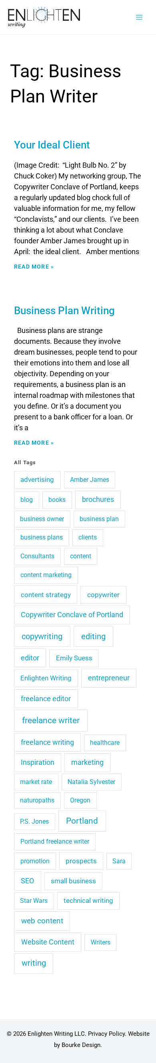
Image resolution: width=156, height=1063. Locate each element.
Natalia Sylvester (91, 782)
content (80, 556)
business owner (42, 519)
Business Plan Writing (64, 311)
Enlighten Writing (46, 678)
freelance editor (46, 698)
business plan (99, 519)
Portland (82, 821)
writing (34, 963)
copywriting (42, 636)
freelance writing (47, 742)
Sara (119, 861)
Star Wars (34, 901)
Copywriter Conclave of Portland (72, 615)
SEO (27, 880)
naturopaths (37, 800)
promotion (35, 861)
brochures (98, 499)
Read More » (34, 266)
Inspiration (37, 762)
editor (30, 658)
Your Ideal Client (52, 145)
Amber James (89, 479)
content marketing (46, 575)
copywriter (103, 595)
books (57, 499)
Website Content (47, 942)
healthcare (105, 742)
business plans (41, 537)
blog (26, 499)
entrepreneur (109, 678)
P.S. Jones (34, 821)
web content (42, 921)
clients (87, 537)
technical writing (88, 901)
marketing (87, 762)
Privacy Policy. (107, 1033)
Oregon (80, 800)
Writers (100, 942)
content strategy (46, 595)
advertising (37, 479)
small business (73, 881)
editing (93, 636)
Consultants (37, 556)
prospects (81, 861)
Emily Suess (74, 658)
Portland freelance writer (54, 841)
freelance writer (51, 720)
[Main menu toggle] (139, 17)
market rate (36, 782)
